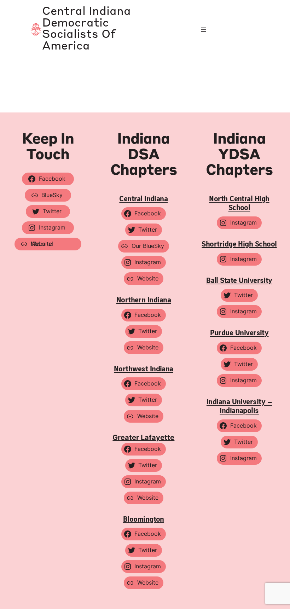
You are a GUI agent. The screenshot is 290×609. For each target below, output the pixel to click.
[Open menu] (203, 29)
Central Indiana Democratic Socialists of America (86, 29)
